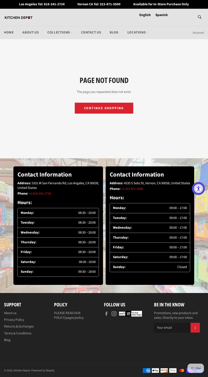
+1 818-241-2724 (40, 193)
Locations (136, 32)
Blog (114, 32)
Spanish (161, 15)
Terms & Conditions (17, 333)
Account (198, 32)
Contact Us (91, 32)
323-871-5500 (110, 4)
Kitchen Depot (22, 370)
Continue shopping (104, 108)
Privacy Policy (14, 319)
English (145, 15)
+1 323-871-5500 (132, 188)
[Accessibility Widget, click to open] (198, 188)
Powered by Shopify (42, 370)
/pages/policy (74, 317)
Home (9, 32)
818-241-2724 (54, 4)
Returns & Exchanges (19, 326)
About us (30, 32)
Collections (58, 32)
